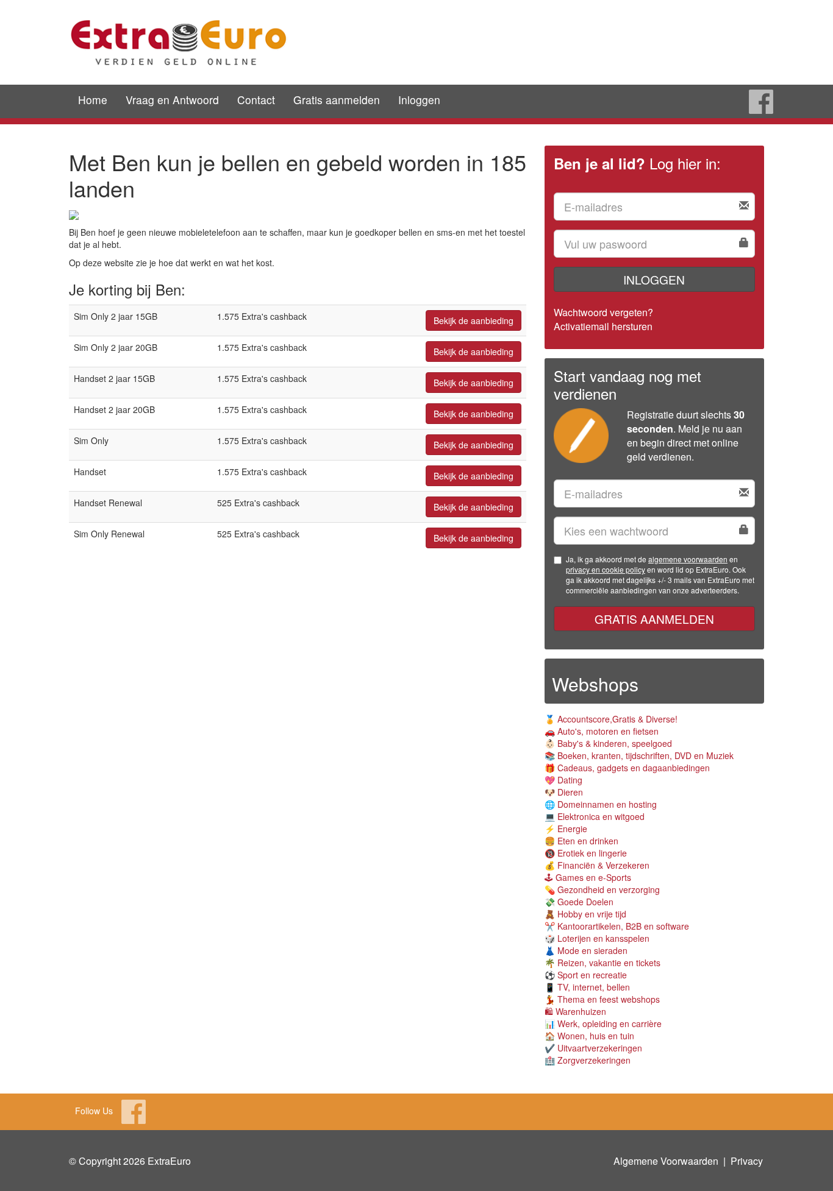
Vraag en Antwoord (172, 99)
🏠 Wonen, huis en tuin (589, 1036)
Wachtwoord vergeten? (603, 312)
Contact (256, 99)
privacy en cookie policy (605, 569)
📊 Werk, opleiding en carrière (603, 1023)
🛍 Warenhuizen (575, 1011)
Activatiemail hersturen (603, 326)
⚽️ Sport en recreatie (586, 975)
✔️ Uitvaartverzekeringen (593, 1048)
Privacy (747, 1161)
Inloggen (419, 99)
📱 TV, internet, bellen (587, 987)
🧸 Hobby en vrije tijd (585, 914)
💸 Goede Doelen (579, 902)
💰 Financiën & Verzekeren (597, 865)
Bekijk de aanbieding (473, 320)
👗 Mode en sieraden (586, 950)
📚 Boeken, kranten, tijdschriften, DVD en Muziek (639, 755)
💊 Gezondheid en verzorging (602, 889)
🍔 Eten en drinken (581, 841)
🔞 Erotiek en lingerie (586, 853)
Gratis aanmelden (336, 99)
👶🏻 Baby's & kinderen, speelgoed (608, 743)
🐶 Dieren (564, 792)
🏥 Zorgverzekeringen (588, 1060)
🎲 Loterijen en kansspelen (597, 938)
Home (92, 99)
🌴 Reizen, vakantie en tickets (602, 962)
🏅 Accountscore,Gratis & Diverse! (611, 719)
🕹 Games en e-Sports (588, 877)
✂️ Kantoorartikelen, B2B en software (617, 926)
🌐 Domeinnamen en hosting (601, 804)
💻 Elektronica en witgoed (595, 816)
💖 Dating (563, 780)
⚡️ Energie (566, 828)
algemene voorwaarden (688, 559)
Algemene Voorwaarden (665, 1161)
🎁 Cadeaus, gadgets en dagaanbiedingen (627, 768)
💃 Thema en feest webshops (602, 999)
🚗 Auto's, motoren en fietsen (602, 731)
